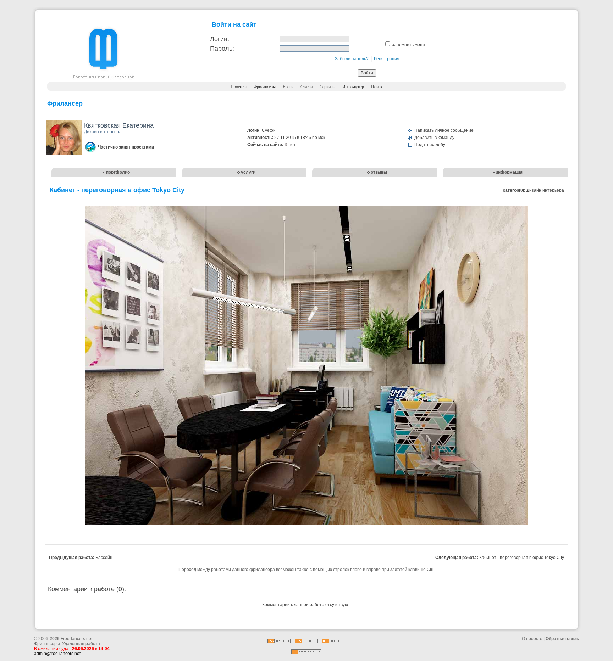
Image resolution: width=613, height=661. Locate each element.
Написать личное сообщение (444, 130)
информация (509, 172)
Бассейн (103, 557)
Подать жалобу (429, 144)
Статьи (306, 86)
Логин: (219, 39)
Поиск (376, 86)
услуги (248, 172)
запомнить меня (408, 44)
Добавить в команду (434, 137)
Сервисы (327, 86)
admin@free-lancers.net (57, 653)
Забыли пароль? (352, 58)
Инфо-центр (353, 86)
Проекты (239, 86)
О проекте (532, 638)
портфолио (118, 172)
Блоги (288, 86)
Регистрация (386, 58)
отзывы (379, 172)
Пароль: (222, 48)
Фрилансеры (265, 86)
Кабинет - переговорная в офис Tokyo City (521, 557)
